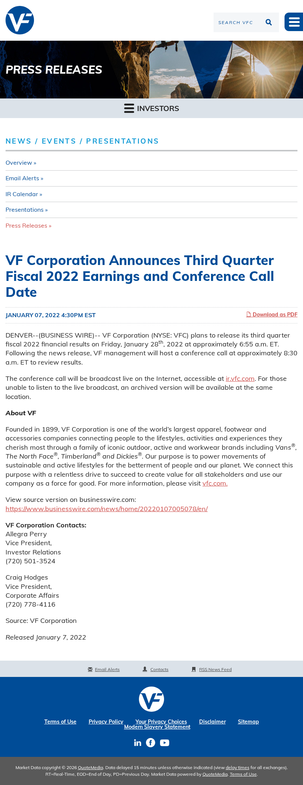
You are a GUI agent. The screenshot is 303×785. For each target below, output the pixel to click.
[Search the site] (270, 22)
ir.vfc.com (240, 378)
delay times (237, 767)
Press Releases (26, 225)
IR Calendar (22, 194)
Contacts (159, 669)
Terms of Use (60, 721)
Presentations (25, 209)
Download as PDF (274, 314)
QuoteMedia (90, 767)
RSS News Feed (215, 669)
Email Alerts (22, 178)
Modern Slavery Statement (157, 726)
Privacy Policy (106, 721)
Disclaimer (212, 721)
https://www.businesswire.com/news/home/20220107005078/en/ (107, 508)
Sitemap (248, 721)
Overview (19, 162)
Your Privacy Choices (161, 721)
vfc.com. (215, 483)
